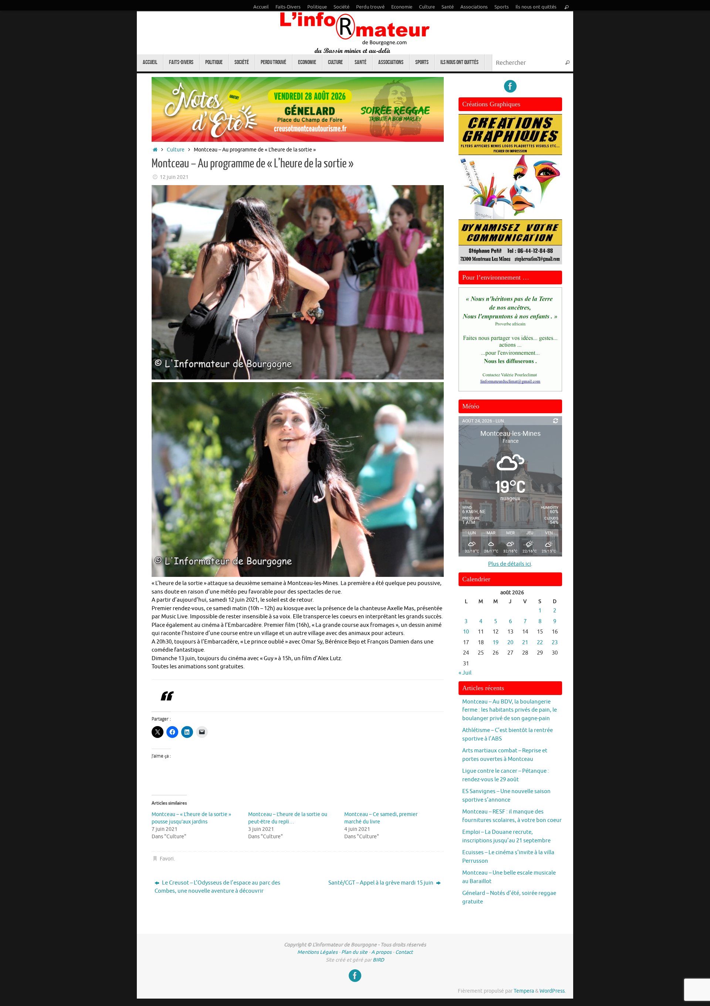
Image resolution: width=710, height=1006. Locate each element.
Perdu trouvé (370, 7)
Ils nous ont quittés (536, 7)
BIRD (378, 960)
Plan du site (354, 952)
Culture (427, 7)
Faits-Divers (288, 7)
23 (555, 642)
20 (510, 642)
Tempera (524, 991)
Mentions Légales (317, 952)
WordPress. (553, 991)
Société (341, 7)
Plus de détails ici (509, 564)
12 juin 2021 (174, 177)
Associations (474, 7)
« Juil (465, 672)
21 (525, 642)
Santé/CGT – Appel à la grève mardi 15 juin (381, 882)
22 (540, 642)
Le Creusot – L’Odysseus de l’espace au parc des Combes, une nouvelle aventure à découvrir (217, 887)
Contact (404, 952)
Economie (401, 7)
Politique (317, 7)
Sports (501, 7)
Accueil (261, 7)
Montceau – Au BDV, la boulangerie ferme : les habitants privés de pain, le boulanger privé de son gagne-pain (509, 710)
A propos (381, 952)
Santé (448, 7)
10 (466, 631)
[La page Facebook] (510, 86)
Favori (167, 859)
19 (495, 642)
